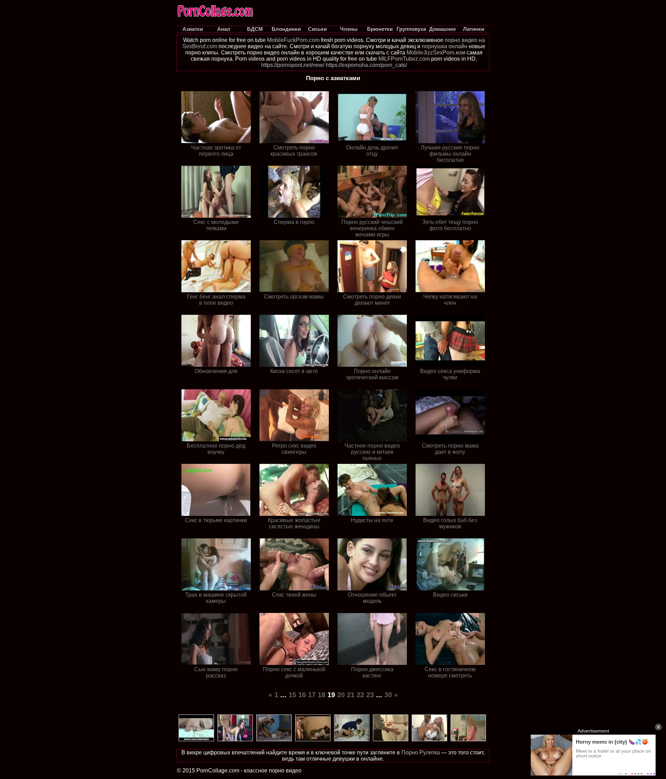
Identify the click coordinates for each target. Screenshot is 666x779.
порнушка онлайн (444, 46)
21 (351, 695)
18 (321, 695)
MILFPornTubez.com (404, 59)
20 (341, 695)
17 (312, 695)
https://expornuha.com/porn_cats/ (366, 65)
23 (370, 695)
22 (360, 695)
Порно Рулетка (420, 752)
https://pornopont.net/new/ (292, 65)
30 (388, 695)
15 (292, 695)
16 (302, 695)
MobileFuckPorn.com (293, 40)
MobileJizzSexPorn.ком (436, 52)
